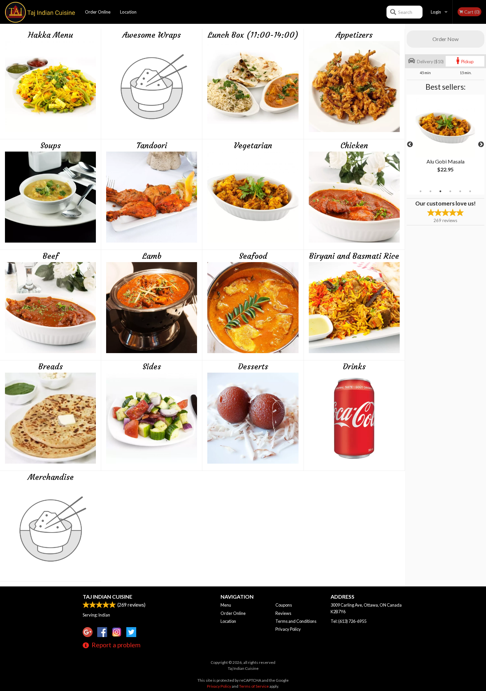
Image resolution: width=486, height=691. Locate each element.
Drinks (354, 367)
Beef (51, 256)
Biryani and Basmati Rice (354, 256)
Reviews (283, 613)
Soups (50, 146)
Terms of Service (254, 686)
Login (436, 12)
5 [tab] (460, 191)
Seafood (253, 256)
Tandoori (152, 146)
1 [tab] (420, 191)
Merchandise (51, 477)
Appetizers (354, 35)
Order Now (445, 39)
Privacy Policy (288, 629)
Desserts (253, 367)
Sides (151, 367)
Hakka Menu (50, 35)
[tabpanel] (445, 140)
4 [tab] (450, 191)
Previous (410, 144)
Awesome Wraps (151, 35)
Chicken (354, 146)
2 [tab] (430, 191)
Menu (226, 605)
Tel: (348, 621)
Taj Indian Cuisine (107, 596)
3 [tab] (440, 191)
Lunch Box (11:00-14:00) (253, 35)
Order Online (97, 12)
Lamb (151, 256)
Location (128, 12)
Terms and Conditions (295, 621)
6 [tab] (470, 191)
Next (481, 144)
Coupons (283, 605)
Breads (50, 367)
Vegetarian (253, 146)
